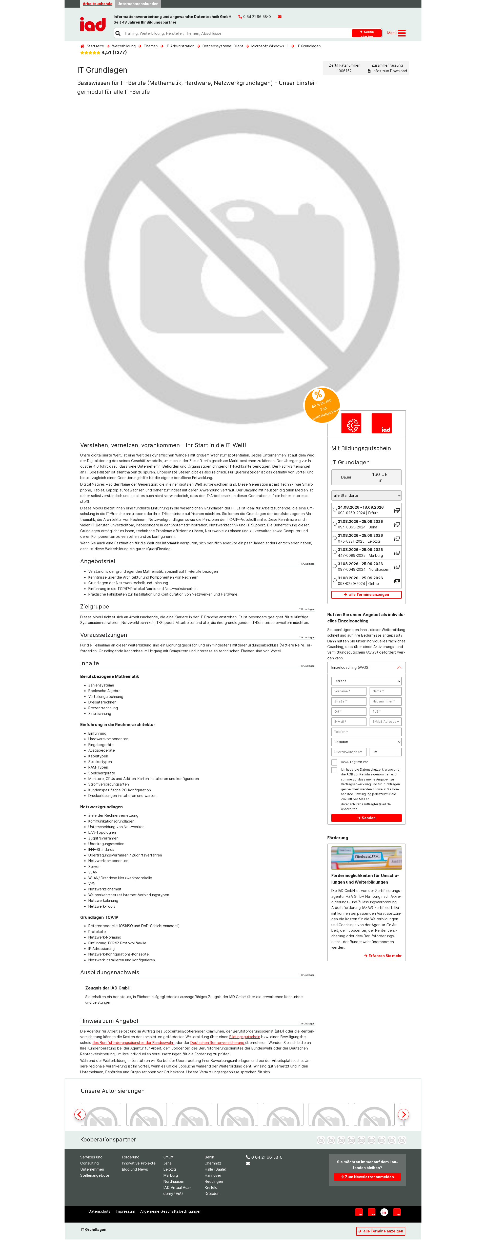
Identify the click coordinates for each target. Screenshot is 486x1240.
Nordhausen (173, 1181)
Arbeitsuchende (97, 4)
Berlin (209, 1157)
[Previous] (80, 1114)
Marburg (170, 1175)
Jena (167, 1163)
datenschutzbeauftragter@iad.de (366, 804)
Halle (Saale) (216, 1169)
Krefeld (211, 1187)
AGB (350, 774)
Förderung (130, 1157)
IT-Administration (180, 46)
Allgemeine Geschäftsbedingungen (170, 1211)
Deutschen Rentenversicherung (217, 1042)
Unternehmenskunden (137, 4)
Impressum (125, 1211)
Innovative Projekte (139, 1163)
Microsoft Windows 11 (270, 46)
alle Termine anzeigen (368, 594)
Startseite (95, 46)
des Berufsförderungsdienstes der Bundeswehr (133, 1042)
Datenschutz (99, 1211)
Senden (369, 818)
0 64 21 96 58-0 (266, 1157)
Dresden (212, 1193)
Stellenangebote (94, 1175)
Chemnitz (213, 1163)
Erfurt (168, 1157)
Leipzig (169, 1169)
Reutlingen (214, 1181)
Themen (151, 46)
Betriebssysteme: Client (222, 46)
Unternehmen (92, 1169)
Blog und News (135, 1169)
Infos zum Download (389, 71)
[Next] (403, 1114)
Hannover (213, 1175)
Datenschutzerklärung (376, 769)
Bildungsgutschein (244, 1037)
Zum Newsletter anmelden (369, 1177)
